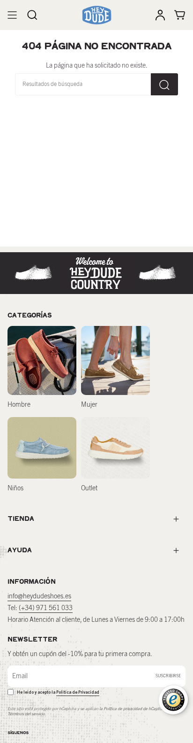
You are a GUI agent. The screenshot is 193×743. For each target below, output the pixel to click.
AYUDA (19, 550)
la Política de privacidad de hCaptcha (133, 709)
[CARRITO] (180, 15)
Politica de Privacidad (77, 692)
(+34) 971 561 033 (46, 608)
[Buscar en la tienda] (164, 84)
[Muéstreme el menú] (12, 15)
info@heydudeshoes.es (39, 596)
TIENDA (20, 519)
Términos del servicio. (26, 714)
